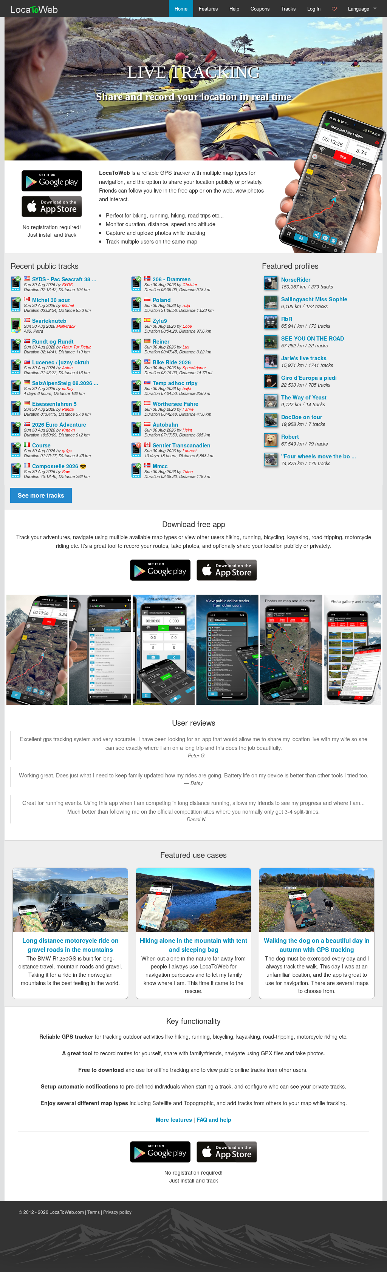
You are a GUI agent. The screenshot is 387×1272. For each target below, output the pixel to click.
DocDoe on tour (301, 417)
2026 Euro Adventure (59, 424)
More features (174, 1119)
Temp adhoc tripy (175, 383)
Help (234, 8)
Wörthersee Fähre (175, 403)
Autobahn (165, 424)
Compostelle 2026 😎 (59, 466)
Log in (313, 8)
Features (208, 8)
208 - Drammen (172, 279)
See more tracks (41, 495)
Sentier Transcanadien (182, 445)
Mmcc (160, 466)
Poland (162, 300)
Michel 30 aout (51, 300)
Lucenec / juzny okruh (61, 362)
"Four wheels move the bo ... (318, 456)
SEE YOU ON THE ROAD (312, 338)
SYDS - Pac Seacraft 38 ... (64, 279)
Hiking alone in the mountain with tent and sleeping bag (193, 945)
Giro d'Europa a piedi (309, 377)
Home (181, 8)
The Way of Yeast (304, 397)
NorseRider (296, 279)
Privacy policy (117, 1212)
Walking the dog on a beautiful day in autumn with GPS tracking (317, 945)
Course (41, 445)
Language (358, 8)
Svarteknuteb (49, 320)
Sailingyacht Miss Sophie (314, 299)
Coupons (260, 8)
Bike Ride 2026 (172, 362)
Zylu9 (160, 320)
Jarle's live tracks (304, 358)
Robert (290, 436)
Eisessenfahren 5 (54, 403)
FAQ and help (214, 1119)
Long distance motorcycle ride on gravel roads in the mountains (70, 945)
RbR (286, 318)
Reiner (161, 341)
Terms (93, 1212)
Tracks (288, 8)
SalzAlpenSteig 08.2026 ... (65, 383)
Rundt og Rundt (53, 341)
